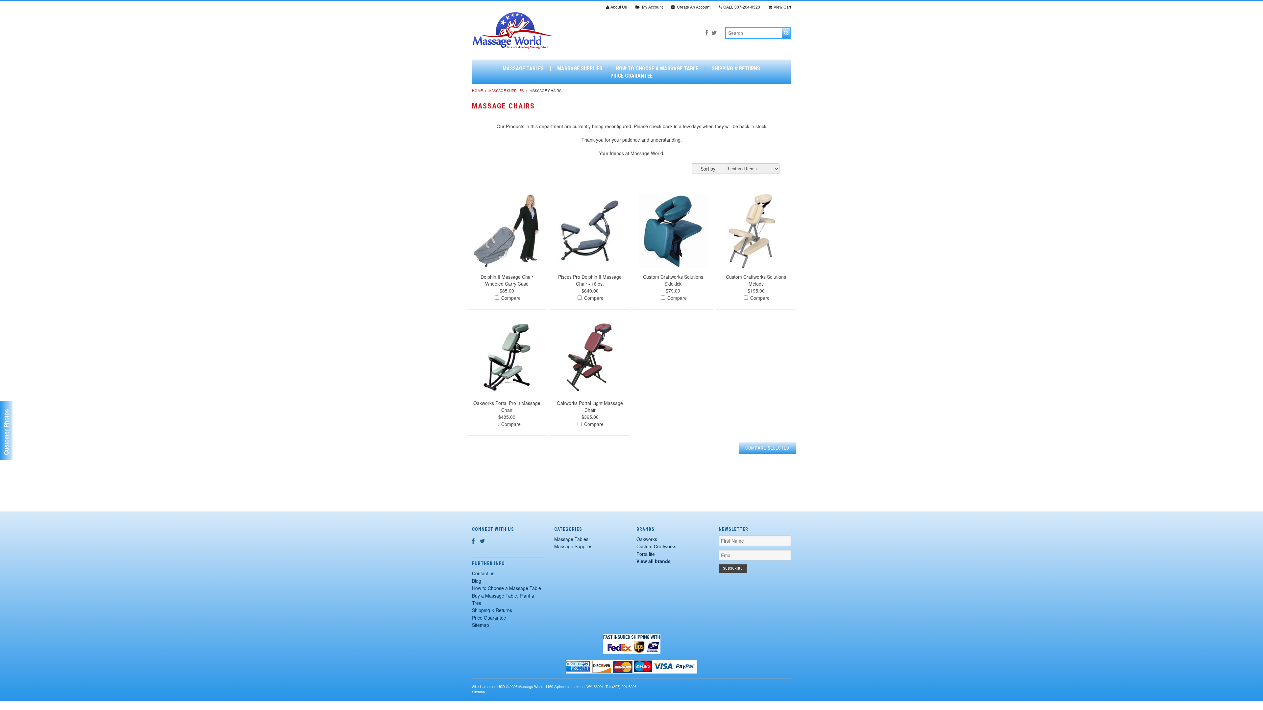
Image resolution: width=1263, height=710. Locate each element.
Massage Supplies (579, 68)
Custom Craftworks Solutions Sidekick (673, 280)
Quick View (507, 240)
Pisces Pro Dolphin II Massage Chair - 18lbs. (590, 280)
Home (477, 90)
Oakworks (646, 539)
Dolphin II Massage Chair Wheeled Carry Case (507, 280)
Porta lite (645, 554)
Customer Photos (6, 432)
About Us (618, 7)
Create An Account (693, 7)
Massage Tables (523, 68)
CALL (741, 7)
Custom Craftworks (656, 546)
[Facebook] (707, 32)
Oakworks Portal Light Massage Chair (590, 406)
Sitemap (480, 625)
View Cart (782, 7)
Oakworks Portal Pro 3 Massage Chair (506, 406)
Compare (510, 298)
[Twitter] (714, 32)
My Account (652, 7)
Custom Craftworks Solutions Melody (756, 280)
